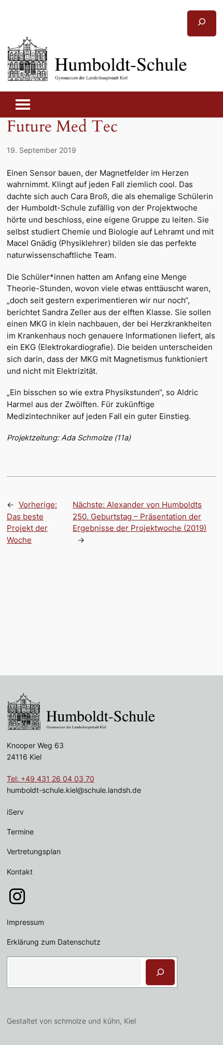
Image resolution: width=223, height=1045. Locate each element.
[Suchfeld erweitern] (201, 23)
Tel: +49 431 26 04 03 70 (50, 778)
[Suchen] (160, 972)
